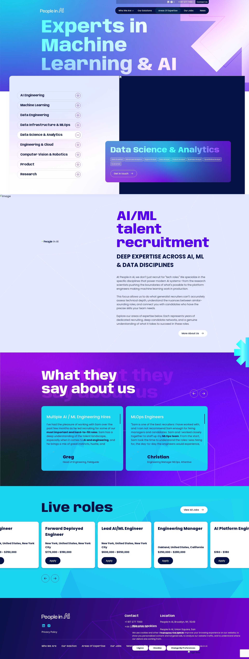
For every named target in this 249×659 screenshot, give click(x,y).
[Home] (56, 616)
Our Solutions (145, 10)
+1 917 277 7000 (185, 2)
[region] (137, 11)
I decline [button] (157, 648)
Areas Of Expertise (167, 10)
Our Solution (69, 646)
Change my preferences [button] (183, 648)
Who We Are (125, 10)
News (203, 10)
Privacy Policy (49, 632)
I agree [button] (140, 648)
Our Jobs (188, 10)
